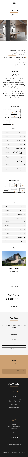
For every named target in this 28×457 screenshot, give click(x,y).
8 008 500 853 (14, 404)
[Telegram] (10, 299)
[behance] (19, 413)
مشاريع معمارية (14, 334)
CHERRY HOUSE (13, 281)
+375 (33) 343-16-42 (17, 439)
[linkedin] (7, 413)
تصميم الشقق (14, 344)
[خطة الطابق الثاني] (14, 190)
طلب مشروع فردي (14, 306)
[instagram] (21, 413)
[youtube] (16, 413)
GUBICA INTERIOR (15, 286)
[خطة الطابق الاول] (14, 116)
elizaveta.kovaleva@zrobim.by (14, 444)
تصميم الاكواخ (14, 339)
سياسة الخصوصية (6, 452)
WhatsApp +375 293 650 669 (14, 426)
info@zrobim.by (14, 428)
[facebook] (14, 413)
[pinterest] (9, 413)
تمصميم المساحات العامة (14, 348)
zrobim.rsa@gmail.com (14, 407)
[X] (6, 299)
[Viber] (8, 299)
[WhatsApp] (15, 442)
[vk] (11, 413)
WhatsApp (14, 406)
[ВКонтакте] (12, 299)
